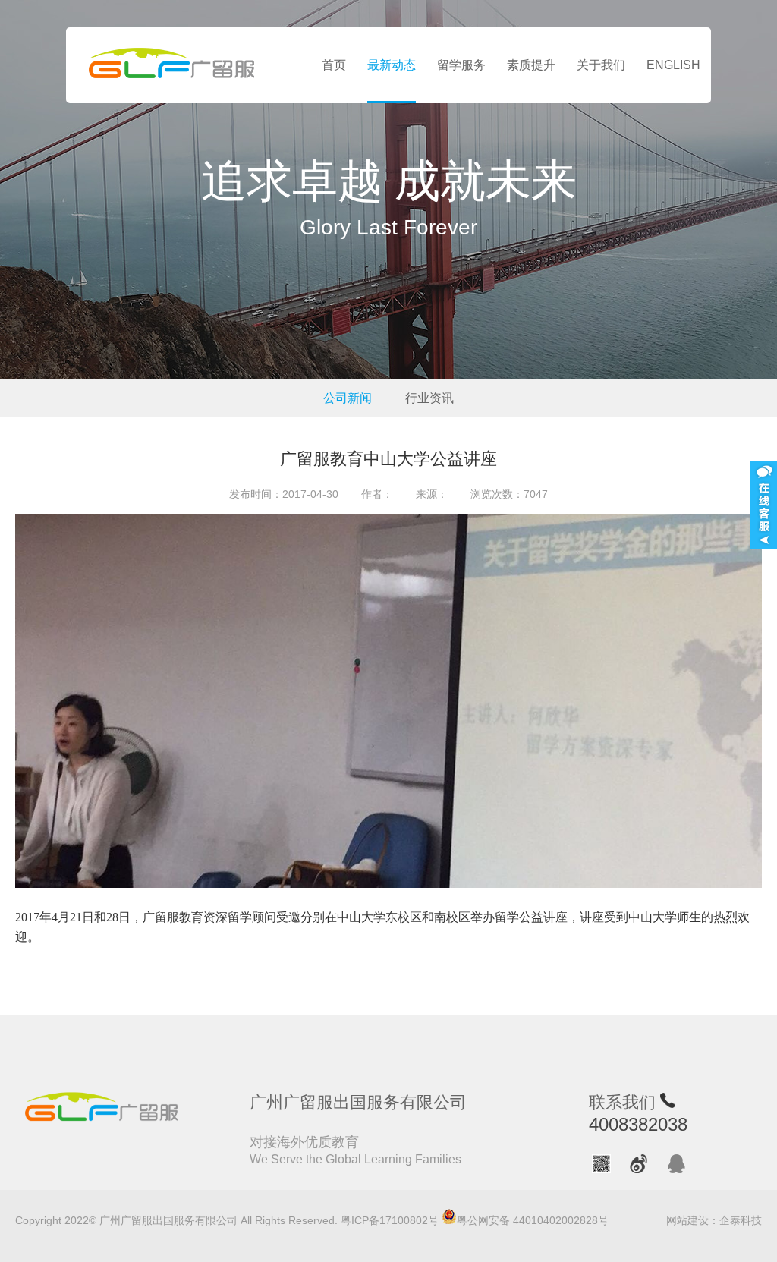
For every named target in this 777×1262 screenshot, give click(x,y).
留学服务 (461, 64)
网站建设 (687, 1220)
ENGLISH (673, 64)
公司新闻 (347, 398)
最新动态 (391, 64)
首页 (334, 64)
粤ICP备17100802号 (390, 1220)
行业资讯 (429, 398)
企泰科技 (740, 1220)
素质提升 (531, 64)
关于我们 (601, 64)
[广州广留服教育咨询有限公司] (172, 65)
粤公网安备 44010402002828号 (533, 1220)
